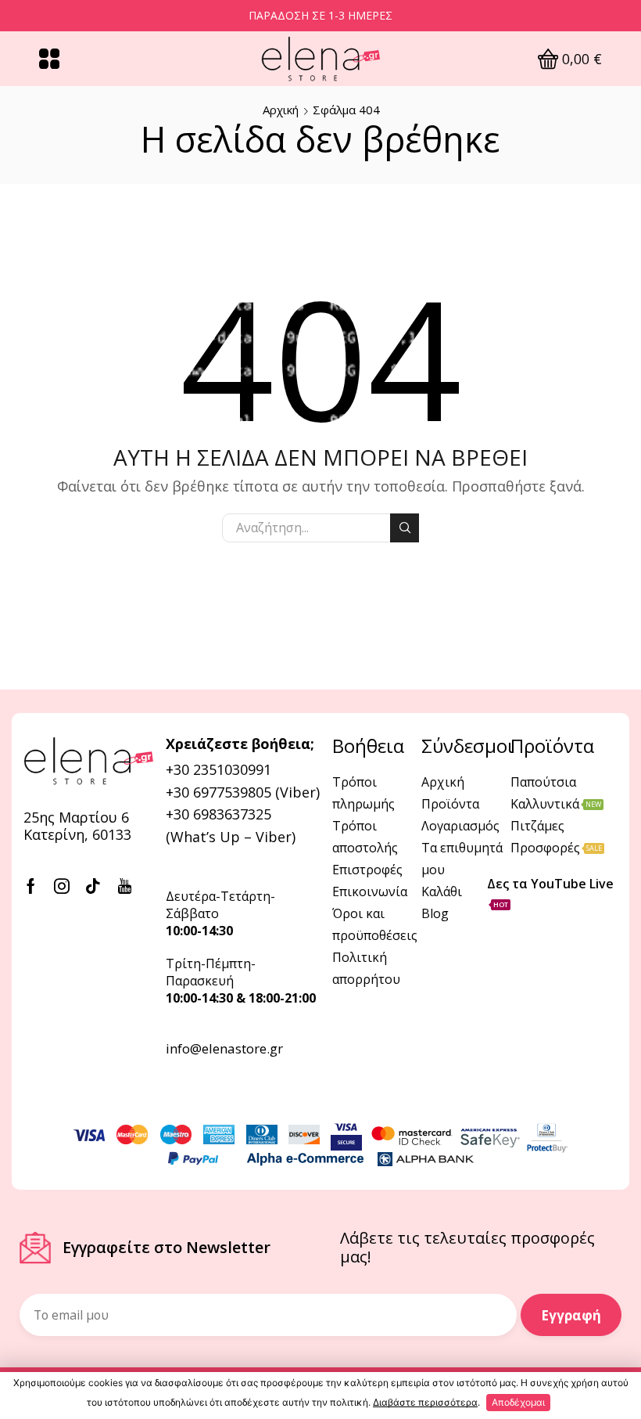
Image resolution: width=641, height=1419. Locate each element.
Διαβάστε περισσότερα (425, 1402)
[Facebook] (30, 886)
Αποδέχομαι (518, 1402)
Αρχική (281, 109)
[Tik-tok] (93, 886)
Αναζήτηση (404, 527)
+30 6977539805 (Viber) (243, 792)
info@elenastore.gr (224, 1048)
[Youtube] (124, 886)
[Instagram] (62, 886)
